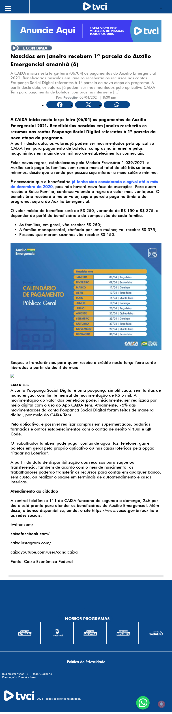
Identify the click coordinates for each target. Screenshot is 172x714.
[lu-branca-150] (123, 633)
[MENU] (18, 7)
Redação (70, 97)
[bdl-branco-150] (24, 633)
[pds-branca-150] (156, 633)
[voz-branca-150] (90, 633)
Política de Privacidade (86, 662)
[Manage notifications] (161, 704)
